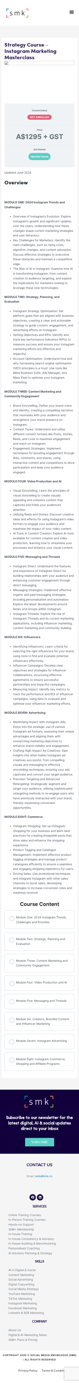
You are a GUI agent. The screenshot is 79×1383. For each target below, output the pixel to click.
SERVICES (40, 1206)
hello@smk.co (43, 1176)
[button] (71, 11)
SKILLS (39, 1261)
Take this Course (39, 156)
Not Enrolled (39, 117)
